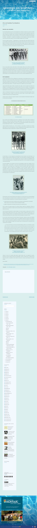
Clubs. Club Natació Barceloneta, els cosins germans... (11, 443)
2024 (6, 314)
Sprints (6, 412)
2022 (6, 317)
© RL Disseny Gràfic (15, 526)
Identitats (6, 390)
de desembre (8, 321)
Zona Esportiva (7, 420)
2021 (6, 318)
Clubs (6, 378)
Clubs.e (6, 380)
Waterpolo (6, 415)
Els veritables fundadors (10, 357)
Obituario (7, 328)
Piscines (6, 404)
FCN (5, 385)
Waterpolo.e (7, 417)
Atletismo (6, 370)
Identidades (7, 388)
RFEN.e (6, 407)
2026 (6, 311)
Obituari (7, 329)
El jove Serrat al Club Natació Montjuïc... (10, 428)
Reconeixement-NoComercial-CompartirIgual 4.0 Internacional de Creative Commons (8, 485)
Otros (6, 401)
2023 (6, 315)
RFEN (6, 406)
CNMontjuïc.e (7, 383)
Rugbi (6, 409)
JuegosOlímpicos (8, 393)
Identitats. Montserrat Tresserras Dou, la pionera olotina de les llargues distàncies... (9, 449)
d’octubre (7, 360)
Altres (6, 367)
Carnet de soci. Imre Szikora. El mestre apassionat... (11, 432)
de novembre (8, 359)
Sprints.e (6, 414)
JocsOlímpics (7, 391)
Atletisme (6, 369)
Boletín (6, 372)
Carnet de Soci (7, 375)
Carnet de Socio (7, 377)
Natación (6, 396)
